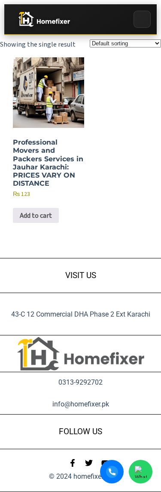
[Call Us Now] (112, 471)
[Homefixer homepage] (43, 19)
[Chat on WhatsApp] (140, 471)
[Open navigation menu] (142, 19)
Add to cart (36, 215)
